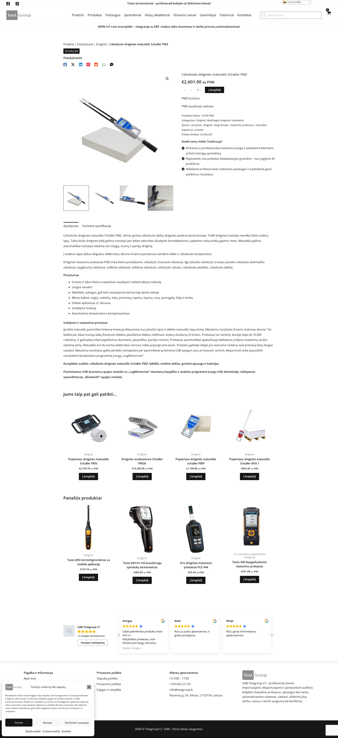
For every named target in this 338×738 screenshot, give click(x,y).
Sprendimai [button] (132, 15)
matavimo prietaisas (242, 125)
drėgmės (170, 235)
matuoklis (261, 125)
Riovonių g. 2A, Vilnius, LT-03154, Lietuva (196, 695)
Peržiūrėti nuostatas (77, 722)
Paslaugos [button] (113, 15)
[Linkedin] (80, 64)
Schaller (136, 364)
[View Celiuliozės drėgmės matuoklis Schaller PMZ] (76, 198)
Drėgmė (101, 44)
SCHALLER (71, 51)
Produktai (95, 15)
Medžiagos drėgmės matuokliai (225, 120)
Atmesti (47, 722)
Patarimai (227, 15)
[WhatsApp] (104, 64)
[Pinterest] (88, 64)
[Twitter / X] (73, 64)
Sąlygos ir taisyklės (109, 690)
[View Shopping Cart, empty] (328, 15)
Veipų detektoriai (157, 15)
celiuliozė (196, 125)
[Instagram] (17, 4)
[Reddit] (96, 64)
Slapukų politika (33, 731)
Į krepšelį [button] (88, 476)
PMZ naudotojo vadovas (198, 106)
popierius (187, 129)
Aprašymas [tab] (71, 226)
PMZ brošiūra (191, 98)
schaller (199, 129)
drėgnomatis (221, 125)
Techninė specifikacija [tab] (96, 226)
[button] (89, 687)
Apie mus (30, 678)
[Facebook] (8, 4)
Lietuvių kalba (293, 2)
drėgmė (207, 125)
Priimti (19, 722)
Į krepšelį (214, 90)
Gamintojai (208, 15)
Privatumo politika (51, 731)
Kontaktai (66, 731)
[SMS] (111, 64)
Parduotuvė (85, 44)
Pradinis (78, 15)
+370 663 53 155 (180, 684)
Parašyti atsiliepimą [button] (93, 642)
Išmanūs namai (184, 15)
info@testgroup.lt (181, 690)
